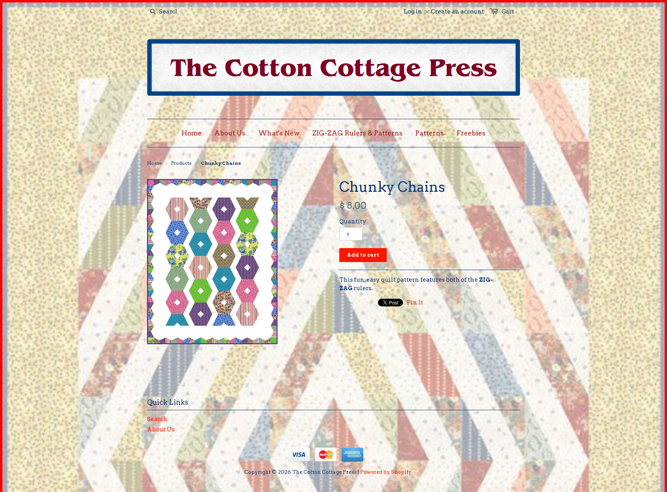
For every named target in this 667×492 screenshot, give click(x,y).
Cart (507, 11)
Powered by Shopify (385, 472)
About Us (160, 429)
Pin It (415, 302)
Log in (413, 11)
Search (157, 419)
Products (181, 163)
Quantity (352, 221)
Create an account (457, 11)
